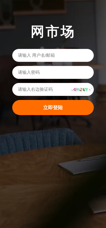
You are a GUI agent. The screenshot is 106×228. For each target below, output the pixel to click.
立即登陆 (53, 107)
